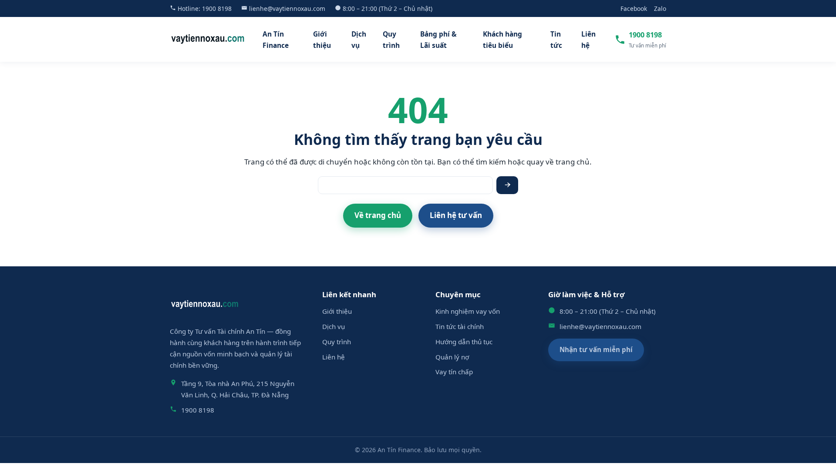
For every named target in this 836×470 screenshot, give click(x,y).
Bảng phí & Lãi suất (438, 39)
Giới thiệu (322, 39)
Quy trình (391, 39)
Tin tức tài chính (459, 326)
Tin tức (556, 39)
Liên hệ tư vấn (456, 215)
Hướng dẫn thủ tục (463, 341)
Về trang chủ (377, 215)
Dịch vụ (358, 39)
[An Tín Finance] (208, 39)
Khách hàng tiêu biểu (502, 39)
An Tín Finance (276, 39)
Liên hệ (588, 39)
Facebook (633, 8)
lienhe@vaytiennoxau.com (287, 8)
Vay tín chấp (454, 371)
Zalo (660, 8)
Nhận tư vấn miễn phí (596, 349)
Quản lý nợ (452, 356)
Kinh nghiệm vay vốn (467, 311)
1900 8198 (217, 8)
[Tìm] (507, 185)
